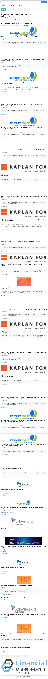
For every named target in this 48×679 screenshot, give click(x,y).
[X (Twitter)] (19, 673)
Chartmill (4, 601)
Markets (3, 9)
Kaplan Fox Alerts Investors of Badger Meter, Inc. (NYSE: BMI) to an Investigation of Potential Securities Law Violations (23, 353)
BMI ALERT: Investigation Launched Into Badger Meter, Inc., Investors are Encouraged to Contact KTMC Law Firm (22, 105)
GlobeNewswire (5, 553)
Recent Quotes (4, 5)
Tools (18, 9)
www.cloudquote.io (32, 666)
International (15, 11)
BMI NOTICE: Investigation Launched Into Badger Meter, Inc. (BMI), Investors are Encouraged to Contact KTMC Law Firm (23, 60)
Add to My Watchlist (24, 19)
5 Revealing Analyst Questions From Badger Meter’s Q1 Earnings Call (17, 585)
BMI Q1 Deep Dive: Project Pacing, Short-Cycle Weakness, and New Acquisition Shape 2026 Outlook (23, 634)
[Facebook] (22, 673)
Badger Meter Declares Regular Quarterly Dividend (13, 567)
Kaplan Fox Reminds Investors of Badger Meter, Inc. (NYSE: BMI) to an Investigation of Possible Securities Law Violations (24, 197)
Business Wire (4, 514)
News (7, 11)
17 (22, 25)
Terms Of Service (35, 669)
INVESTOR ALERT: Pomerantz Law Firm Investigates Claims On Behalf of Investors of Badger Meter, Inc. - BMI (23, 527)
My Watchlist (13, 5)
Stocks (9, 9)
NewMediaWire (5, 69)
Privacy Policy (27, 669)
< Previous (3, 25)
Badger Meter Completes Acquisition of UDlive (12, 489)
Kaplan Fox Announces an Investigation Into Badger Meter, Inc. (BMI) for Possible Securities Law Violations (23, 150)
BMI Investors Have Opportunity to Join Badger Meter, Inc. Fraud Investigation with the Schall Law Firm (23, 547)
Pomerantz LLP (5, 619)
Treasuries (20, 11)
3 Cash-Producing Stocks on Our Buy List (11, 287)
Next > (27, 25)
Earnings (10, 594)
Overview (3, 11)
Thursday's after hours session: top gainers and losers (14, 597)
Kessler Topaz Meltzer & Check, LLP (8, 512)
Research (36, 21)
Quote (8, 21)
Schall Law (4, 551)
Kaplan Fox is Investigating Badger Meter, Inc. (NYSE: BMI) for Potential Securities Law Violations (21, 242)
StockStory (4, 295)
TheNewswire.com (5, 46)
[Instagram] (28, 673)
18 (24, 25)
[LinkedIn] (25, 673)
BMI (29, 15)
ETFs (13, 9)
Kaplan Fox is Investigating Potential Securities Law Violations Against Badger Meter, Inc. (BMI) (24, 309)
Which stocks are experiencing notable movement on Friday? (16, 647)
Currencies (10, 11)
